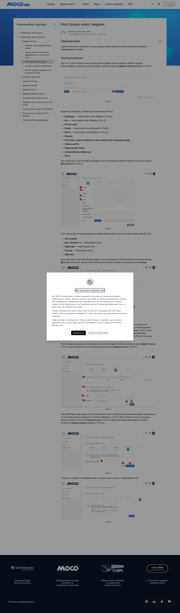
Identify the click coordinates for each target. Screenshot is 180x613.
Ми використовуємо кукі (90, 290)
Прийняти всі (78, 333)
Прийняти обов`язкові (98, 333)
